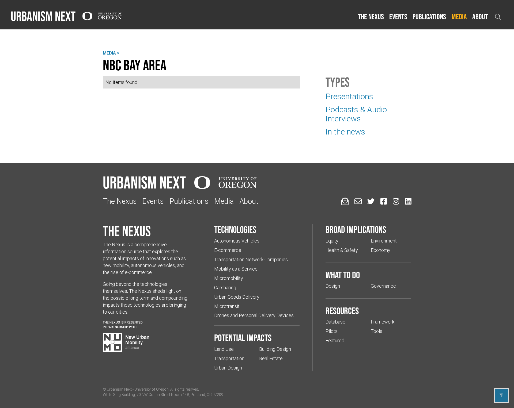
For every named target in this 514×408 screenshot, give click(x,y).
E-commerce (227, 250)
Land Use (224, 349)
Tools (376, 331)
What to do (343, 275)
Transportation (229, 358)
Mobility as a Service (236, 269)
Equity (332, 241)
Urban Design (228, 368)
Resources (342, 310)
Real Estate (271, 358)
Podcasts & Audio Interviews (356, 114)
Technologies (235, 229)
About (480, 16)
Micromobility (228, 278)
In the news (345, 131)
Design (333, 286)
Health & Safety (342, 250)
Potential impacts (242, 337)
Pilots (332, 331)
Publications (429, 16)
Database (335, 322)
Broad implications (356, 229)
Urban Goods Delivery (236, 297)
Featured (335, 340)
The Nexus (371, 16)
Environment (384, 241)
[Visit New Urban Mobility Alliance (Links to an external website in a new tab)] (126, 342)
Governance (383, 286)
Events (398, 16)
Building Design (275, 349)
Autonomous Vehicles (236, 241)
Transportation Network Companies (251, 259)
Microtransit (227, 306)
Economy (380, 250)
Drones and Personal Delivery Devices (254, 315)
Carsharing (225, 287)
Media (459, 16)
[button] (371, 16)
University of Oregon (151, 389)
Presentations (349, 96)
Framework (382, 322)
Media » (111, 53)
